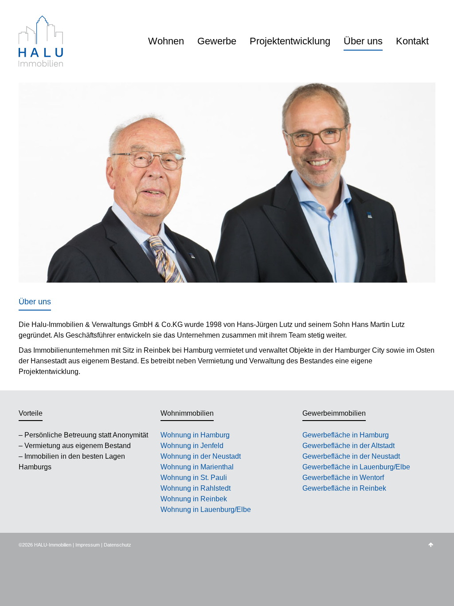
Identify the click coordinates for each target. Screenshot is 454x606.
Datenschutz (117, 544)
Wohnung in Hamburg (195, 435)
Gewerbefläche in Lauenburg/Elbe (356, 467)
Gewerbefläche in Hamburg (345, 435)
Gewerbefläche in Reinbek (344, 488)
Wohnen (166, 41)
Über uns (363, 41)
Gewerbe (216, 41)
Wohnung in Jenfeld (191, 445)
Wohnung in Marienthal (197, 467)
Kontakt (412, 41)
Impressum (87, 544)
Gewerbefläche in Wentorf (343, 477)
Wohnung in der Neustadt (200, 456)
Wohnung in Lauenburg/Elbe (205, 509)
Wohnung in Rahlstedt (195, 488)
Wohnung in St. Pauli (193, 477)
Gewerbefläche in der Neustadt (351, 456)
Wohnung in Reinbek (193, 499)
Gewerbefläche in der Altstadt (348, 445)
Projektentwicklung (290, 41)
